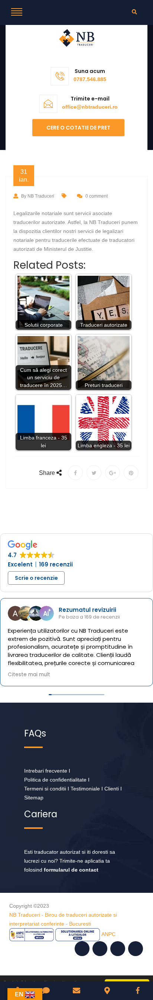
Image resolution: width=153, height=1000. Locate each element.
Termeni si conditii (45, 789)
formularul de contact (71, 870)
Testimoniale (85, 789)
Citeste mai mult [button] (90, 674)
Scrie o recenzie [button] (36, 578)
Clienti (111, 789)
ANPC (108, 934)
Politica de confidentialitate (55, 780)
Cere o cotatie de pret (78, 127)
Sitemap (33, 798)
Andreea (102, 610)
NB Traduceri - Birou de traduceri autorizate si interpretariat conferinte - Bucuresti (63, 919)
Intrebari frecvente (45, 771)
